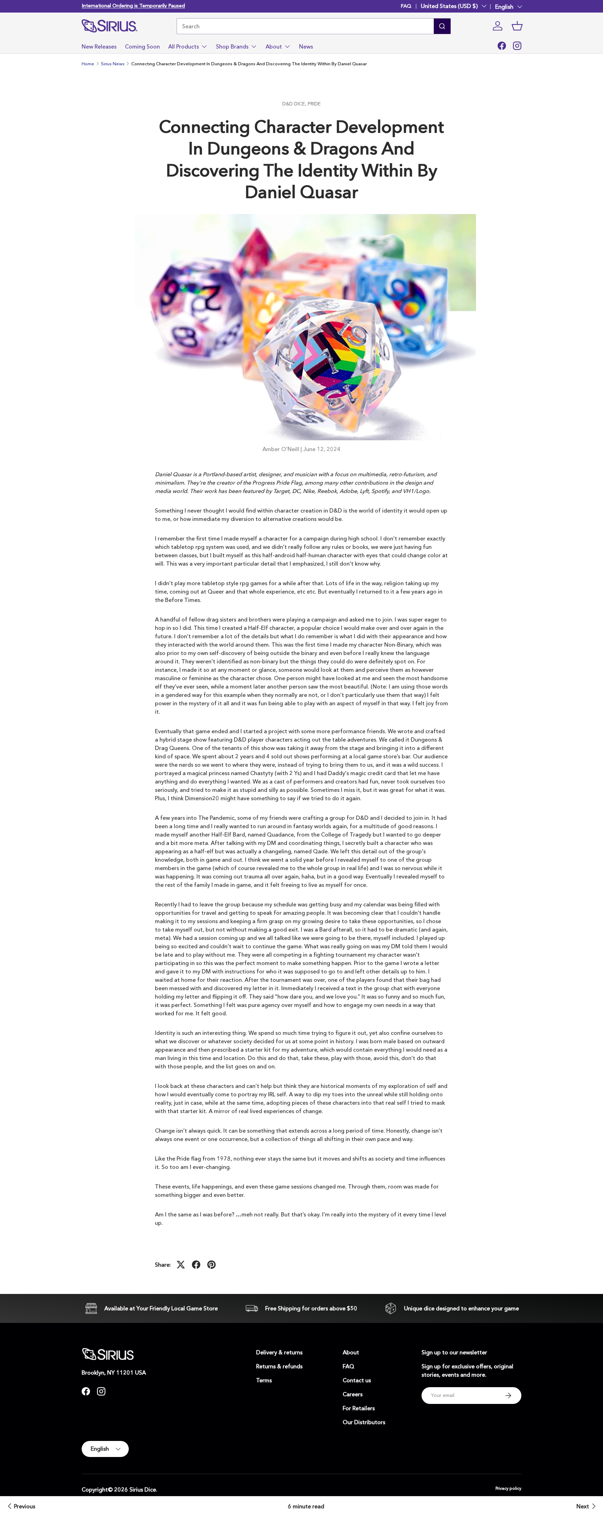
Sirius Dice (142, 1489)
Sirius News (113, 63)
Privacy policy (508, 1488)
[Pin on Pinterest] (211, 1264)
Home (88, 63)
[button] (517, 26)
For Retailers (359, 1408)
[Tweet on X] (180, 1264)
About (274, 46)
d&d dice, (295, 104)
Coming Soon (142, 46)
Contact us (357, 1380)
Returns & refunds (279, 1366)
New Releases (99, 46)
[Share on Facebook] (196, 1264)
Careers (353, 1394)
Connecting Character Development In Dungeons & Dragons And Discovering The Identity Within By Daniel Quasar (249, 63)
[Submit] (442, 26)
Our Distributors (364, 1422)
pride (314, 104)
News (306, 46)
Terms (264, 1380)
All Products (183, 46)
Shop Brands (232, 46)
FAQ (406, 6)
